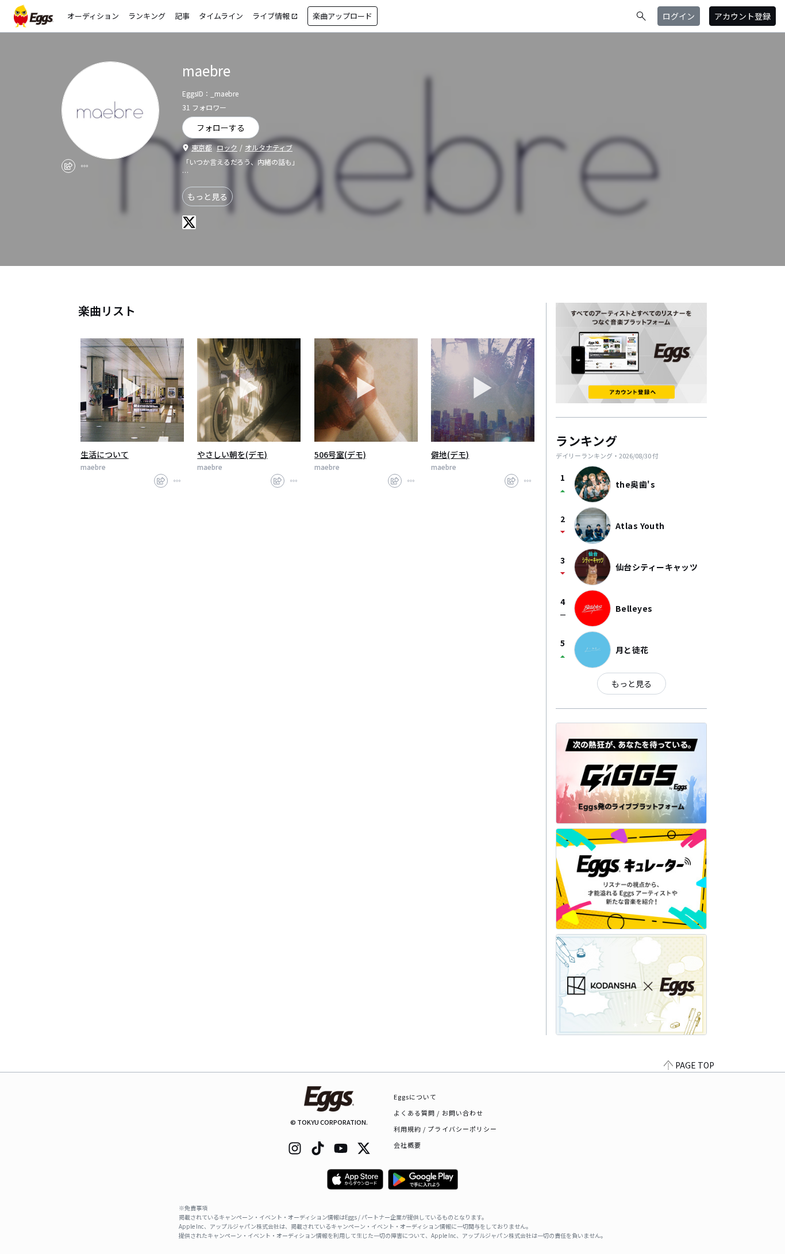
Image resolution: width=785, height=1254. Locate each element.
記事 (182, 15)
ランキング (147, 15)
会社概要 (407, 1144)
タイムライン (221, 15)
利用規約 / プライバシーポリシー (446, 1128)
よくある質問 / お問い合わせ (439, 1112)
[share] (68, 166)
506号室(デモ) (340, 454)
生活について (104, 454)
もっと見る (207, 196)
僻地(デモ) (450, 454)
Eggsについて (415, 1096)
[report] (84, 166)
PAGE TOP (694, 1065)
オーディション (93, 15)
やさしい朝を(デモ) (232, 454)
